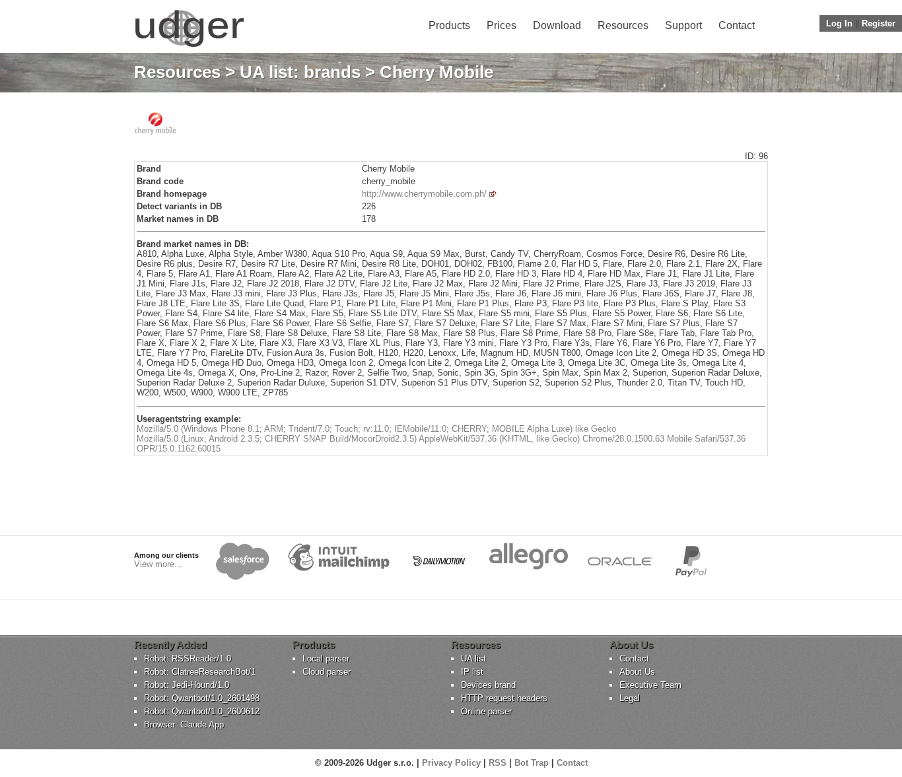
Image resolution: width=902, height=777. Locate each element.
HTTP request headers (504, 698)
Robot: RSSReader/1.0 (187, 658)
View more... (158, 564)
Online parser (486, 711)
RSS (497, 763)
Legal (629, 698)
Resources (623, 25)
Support (683, 25)
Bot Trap (531, 763)
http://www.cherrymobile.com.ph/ (424, 194)
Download (557, 25)
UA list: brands (300, 72)
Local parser (325, 658)
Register (878, 23)
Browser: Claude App (184, 724)
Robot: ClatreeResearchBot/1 (200, 672)
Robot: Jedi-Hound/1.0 (186, 685)
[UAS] (189, 46)
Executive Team (650, 685)
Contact (736, 25)
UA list (473, 658)
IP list (472, 672)
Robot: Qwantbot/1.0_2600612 (202, 711)
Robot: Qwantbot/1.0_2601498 (202, 698)
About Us (637, 672)
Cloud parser (326, 672)
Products (449, 25)
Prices (501, 25)
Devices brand (488, 685)
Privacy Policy (451, 763)
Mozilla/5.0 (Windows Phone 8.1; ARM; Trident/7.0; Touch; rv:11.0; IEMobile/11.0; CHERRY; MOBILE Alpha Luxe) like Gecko (376, 429)
